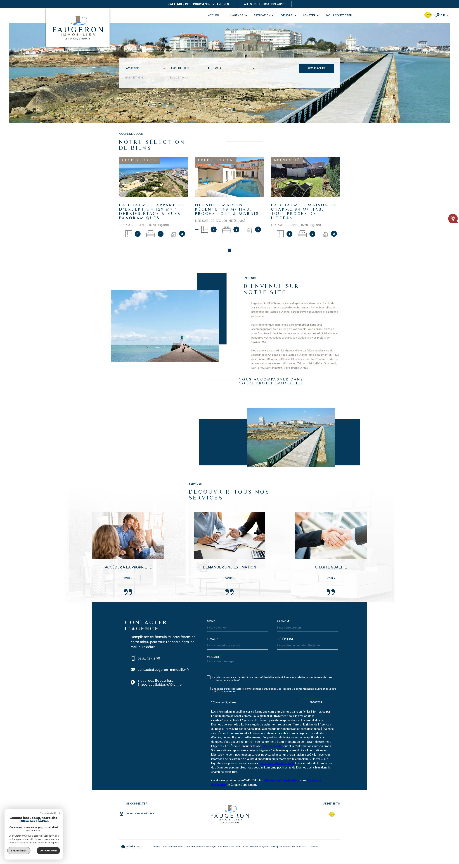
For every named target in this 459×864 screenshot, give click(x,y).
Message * (214, 657)
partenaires (284, 847)
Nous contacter (339, 15)
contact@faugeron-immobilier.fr (163, 670)
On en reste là (47, 813)
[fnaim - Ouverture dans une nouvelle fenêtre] (331, 814)
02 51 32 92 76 (149, 658)
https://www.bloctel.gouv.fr (277, 763)
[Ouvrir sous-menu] (246, 15)
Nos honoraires (226, 847)
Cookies (313, 847)
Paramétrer (19, 850)
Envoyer (316, 702)
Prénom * (283, 621)
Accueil (214, 15)
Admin (273, 847)
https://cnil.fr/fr (271, 746)
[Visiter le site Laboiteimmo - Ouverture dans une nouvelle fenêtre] (131, 847)
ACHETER (309, 15)
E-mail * (212, 639)
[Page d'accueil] (78, 27)
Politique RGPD (299, 847)
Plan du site (242, 847)
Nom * (211, 621)
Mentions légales (259, 847)
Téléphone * (286, 639)
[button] (225, 109)
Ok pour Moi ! (48, 850)
